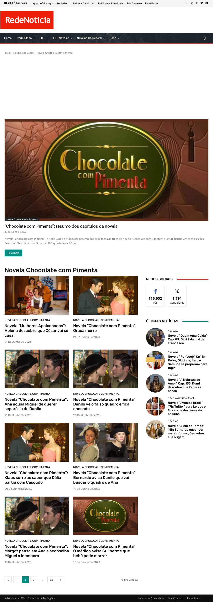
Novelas (173, 331)
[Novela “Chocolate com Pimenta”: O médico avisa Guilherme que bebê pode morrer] (105, 516)
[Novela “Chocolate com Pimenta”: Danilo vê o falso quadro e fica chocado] (105, 369)
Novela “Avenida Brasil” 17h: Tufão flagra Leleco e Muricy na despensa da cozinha (187, 408)
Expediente (193, 598)
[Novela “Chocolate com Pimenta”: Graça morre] (105, 295)
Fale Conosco (175, 598)
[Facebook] (186, 3)
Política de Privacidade (151, 598)
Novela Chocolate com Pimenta (22, 219)
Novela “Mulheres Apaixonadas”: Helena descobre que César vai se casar (36, 330)
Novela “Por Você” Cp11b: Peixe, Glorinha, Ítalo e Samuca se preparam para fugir (187, 362)
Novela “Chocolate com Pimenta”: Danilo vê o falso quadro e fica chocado (104, 404)
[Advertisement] (106, 87)
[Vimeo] (201, 3)
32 (51, 579)
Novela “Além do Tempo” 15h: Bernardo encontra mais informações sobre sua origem (186, 431)
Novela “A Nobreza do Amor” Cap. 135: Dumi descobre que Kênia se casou (184, 385)
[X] (196, 3)
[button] (204, 38)
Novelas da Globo (23, 52)
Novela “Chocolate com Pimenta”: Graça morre (104, 328)
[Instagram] (191, 3)
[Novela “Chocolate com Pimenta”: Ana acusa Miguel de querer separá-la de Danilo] (37, 369)
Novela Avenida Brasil (181, 398)
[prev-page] (8, 579)
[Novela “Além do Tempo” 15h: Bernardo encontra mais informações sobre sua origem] (155, 429)
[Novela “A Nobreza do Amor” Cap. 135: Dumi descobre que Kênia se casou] (155, 383)
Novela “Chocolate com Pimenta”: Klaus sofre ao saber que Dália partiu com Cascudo (36, 477)
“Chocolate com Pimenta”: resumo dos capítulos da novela (61, 226)
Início (8, 52)
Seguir (177, 289)
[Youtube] (206, 3)
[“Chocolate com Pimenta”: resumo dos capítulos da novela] (106, 170)
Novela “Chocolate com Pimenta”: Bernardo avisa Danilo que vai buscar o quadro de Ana (104, 477)
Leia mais (13, 253)
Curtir (155, 289)
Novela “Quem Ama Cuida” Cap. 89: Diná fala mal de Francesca (187, 339)
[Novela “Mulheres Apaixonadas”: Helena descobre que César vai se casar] (37, 295)
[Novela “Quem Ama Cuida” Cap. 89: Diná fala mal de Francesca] (155, 337)
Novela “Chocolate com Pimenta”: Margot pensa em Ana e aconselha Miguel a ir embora (37, 551)
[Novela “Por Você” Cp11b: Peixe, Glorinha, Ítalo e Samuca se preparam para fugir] (155, 360)
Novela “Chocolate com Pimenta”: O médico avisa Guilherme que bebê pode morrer (104, 551)
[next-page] (60, 579)
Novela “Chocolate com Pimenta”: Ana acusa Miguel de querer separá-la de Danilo (36, 404)
